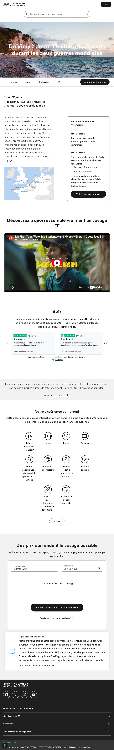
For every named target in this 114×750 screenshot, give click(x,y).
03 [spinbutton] (65, 569)
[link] (14, 4)
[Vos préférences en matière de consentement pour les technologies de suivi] (5, 745)
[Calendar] (99, 568)
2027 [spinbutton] (76, 569)
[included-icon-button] (29, 436)
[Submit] (27, 14)
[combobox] (57, 14)
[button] (12, 82)
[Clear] (87, 14)
